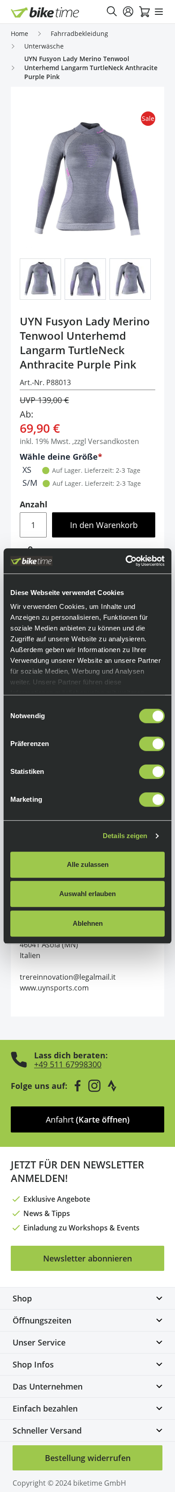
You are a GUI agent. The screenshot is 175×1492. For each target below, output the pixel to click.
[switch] (152, 744)
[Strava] (112, 1085)
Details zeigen (125, 835)
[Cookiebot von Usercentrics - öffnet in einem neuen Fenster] (126, 561)
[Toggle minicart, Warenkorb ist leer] (144, 11)
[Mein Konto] (128, 11)
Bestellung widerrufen (88, 1457)
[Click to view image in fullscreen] (87, 180)
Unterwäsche (44, 46)
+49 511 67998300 (67, 1064)
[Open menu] (158, 11)
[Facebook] (77, 1086)
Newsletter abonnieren (87, 1258)
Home (19, 33)
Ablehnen (88, 923)
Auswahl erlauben (87, 893)
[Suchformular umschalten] (112, 11)
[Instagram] (94, 1085)
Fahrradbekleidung (79, 33)
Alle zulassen (88, 864)
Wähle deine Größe (59, 456)
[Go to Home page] (45, 12)
